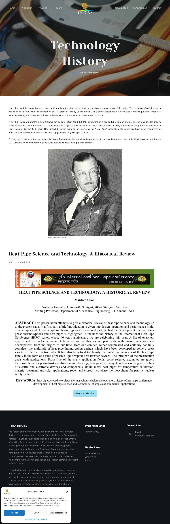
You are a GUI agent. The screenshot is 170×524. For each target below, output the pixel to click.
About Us (89, 460)
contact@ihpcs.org (144, 435)
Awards (43, 8)
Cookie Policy (29, 519)
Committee (121, 8)
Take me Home (92, 453)
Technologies (139, 8)
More (59, 8)
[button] (67, 491)
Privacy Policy (41, 519)
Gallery (157, 8)
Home (11, 8)
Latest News (91, 456)
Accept (14, 512)
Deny (36, 512)
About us (27, 8)
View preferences (58, 512)
